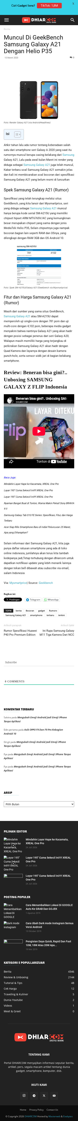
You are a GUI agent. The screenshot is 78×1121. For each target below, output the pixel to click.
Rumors (53, 610)
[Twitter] (28, 71)
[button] (6, 20)
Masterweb (54, 1116)
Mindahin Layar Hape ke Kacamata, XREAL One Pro (31, 484)
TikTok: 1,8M (49, 5)
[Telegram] (63, 71)
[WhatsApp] (37, 71)
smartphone (36, 615)
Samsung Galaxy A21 (36, 165)
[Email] (54, 71)
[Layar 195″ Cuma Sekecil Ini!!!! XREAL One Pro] (13, 864)
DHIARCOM (31, 1116)
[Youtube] (54, 1096)
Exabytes (68, 1116)
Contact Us (52, 1109)
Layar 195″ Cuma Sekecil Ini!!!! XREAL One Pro (28, 490)
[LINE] (72, 71)
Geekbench (46, 583)
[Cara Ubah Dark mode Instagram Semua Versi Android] (13, 928)
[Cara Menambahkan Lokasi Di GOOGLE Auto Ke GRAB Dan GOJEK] (13, 911)
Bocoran (30, 610)
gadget (41, 610)
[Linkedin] (45, 71)
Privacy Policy (36, 1109)
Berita (7, 29)
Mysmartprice (18, 583)
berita (19, 610)
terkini (61, 615)
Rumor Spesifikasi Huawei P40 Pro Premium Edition (20, 632)
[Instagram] (24, 1096)
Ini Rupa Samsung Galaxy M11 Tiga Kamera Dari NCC (57, 632)
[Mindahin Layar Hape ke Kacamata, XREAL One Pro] (13, 845)
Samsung (68, 155)
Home (23, 1109)
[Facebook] (19, 71)
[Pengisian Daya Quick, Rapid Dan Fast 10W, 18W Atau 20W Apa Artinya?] (13, 946)
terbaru (50, 615)
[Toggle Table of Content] (15, 134)
